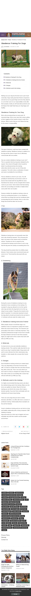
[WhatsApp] (27, 426)
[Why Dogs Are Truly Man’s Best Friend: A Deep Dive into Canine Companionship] (5, 457)
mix (3, 522)
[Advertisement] (15, 16)
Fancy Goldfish (6, 508)
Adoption (11, 492)
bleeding (20, 494)
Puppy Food (16, 525)
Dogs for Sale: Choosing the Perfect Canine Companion (7, 566)
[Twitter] (19, 426)
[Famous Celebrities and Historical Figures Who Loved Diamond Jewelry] (5, 474)
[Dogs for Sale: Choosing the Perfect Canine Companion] (8, 558)
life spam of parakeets (16, 520)
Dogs (4, 561)
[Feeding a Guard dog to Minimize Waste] (23, 578)
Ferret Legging (15, 508)
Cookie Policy (18, 591)
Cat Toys (23, 497)
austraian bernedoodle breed (9, 494)
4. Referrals (8, 82)
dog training (23, 506)
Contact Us (4, 539)
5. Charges (7, 85)
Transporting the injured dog (20, 527)
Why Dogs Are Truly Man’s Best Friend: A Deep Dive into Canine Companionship (20, 455)
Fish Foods (23, 508)
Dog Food (18, 504)
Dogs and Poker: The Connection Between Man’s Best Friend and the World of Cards (19, 464)
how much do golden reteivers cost (10, 516)
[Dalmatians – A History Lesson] (8, 578)
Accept (15, 594)
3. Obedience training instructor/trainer (15, 80)
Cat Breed (4, 497)
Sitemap (3, 537)
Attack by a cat (19, 492)
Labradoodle (5, 520)
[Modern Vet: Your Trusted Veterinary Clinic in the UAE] (5, 482)
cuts (27, 499)
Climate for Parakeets (18, 499)
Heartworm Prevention (15, 513)
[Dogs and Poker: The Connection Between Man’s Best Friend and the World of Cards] (5, 465)
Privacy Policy (5, 535)
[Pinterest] (23, 426)
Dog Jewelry (5, 506)
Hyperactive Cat (6, 518)
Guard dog (25, 511)
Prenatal (4, 525)
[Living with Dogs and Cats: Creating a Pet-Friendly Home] (5, 448)
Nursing (14, 522)
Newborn (8, 522)
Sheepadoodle (25, 525)
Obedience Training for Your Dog (13, 77)
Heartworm (4, 513)
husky (22, 516)
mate (24, 520)
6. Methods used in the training (12, 88)
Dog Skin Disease (14, 506)
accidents (4, 492)
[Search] (28, 34)
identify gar (14, 518)
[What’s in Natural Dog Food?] (23, 558)
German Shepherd (6, 511)
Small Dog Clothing (6, 527)
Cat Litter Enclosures (14, 497)
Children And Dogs (6, 499)
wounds (4, 530)
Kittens (21, 518)
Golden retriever (17, 511)
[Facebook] (15, 426)
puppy (10, 525)
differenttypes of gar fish (8, 504)
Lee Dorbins (6, 46)
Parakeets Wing (22, 522)
